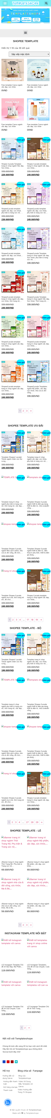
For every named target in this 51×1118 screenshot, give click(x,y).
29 (37, 822)
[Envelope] (16, 1061)
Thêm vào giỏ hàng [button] (2, 95)
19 (37, 619)
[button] (5, 3)
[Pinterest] (12, 1061)
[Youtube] (8, 1061)
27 (27, 822)
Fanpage (38, 1070)
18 (32, 619)
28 (32, 822)
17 (28, 619)
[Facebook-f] (4, 1061)
